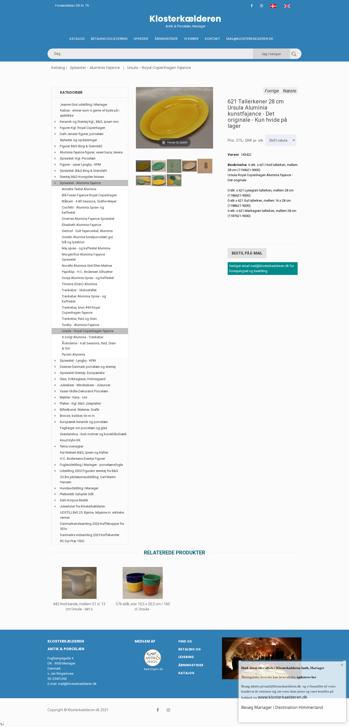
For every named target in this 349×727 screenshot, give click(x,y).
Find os (185, 641)
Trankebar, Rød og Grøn (79, 319)
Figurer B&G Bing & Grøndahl (81, 146)
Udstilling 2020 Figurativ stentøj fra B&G (89, 471)
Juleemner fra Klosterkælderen (82, 506)
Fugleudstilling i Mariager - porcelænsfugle (91, 465)
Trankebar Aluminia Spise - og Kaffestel (84, 298)
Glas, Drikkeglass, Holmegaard (83, 379)
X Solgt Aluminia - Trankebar (82, 337)
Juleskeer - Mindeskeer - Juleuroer (85, 385)
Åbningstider (166, 38)
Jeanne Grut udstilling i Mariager (83, 104)
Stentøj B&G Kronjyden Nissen (82, 177)
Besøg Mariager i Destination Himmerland (282, 707)
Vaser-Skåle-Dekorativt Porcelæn (84, 391)
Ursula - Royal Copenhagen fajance (159, 67)
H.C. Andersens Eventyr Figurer (82, 459)
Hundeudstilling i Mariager (79, 488)
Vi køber (191, 38)
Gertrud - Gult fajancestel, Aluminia (87, 231)
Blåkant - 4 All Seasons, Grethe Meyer (89, 201)
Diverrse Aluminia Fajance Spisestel (88, 219)
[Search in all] (293, 54)
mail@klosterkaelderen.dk (77, 684)
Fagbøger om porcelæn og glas (83, 428)
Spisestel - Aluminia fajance (95, 67)
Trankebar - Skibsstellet (79, 290)
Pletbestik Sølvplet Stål (77, 494)
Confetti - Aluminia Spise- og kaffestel (83, 209)
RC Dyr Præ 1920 (72, 541)
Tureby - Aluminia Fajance (80, 325)
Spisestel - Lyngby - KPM (78, 360)
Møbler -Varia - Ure (73, 397)
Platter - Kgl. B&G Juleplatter (80, 403)
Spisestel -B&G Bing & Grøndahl (83, 171)
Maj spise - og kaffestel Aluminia (86, 248)
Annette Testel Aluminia (79, 189)
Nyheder (141, 38)
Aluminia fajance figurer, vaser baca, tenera (91, 152)
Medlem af (145, 641)
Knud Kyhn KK (70, 440)
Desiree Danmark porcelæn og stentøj (88, 367)
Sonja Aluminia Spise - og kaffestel (88, 278)
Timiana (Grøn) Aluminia (79, 284)
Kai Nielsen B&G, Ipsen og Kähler (84, 452)
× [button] (342, 664)
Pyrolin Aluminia (73, 354)
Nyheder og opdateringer (78, 140)
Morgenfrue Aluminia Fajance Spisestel (83, 256)
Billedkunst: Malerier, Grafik (79, 409)
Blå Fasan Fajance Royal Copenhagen (89, 195)
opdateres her (306, 677)
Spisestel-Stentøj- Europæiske (82, 373)
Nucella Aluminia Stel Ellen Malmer (87, 266)
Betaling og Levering (109, 38)
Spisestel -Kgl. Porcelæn (78, 158)
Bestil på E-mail (247, 253)
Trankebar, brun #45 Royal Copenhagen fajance (81, 310)
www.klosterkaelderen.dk (282, 697)
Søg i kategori (271, 54)
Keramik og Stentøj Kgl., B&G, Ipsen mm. (89, 122)
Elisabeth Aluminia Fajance (81, 225)
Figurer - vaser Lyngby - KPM (80, 164)
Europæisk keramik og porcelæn (84, 422)
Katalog (77, 38)
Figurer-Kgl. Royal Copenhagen (82, 128)
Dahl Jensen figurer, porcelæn (81, 134)
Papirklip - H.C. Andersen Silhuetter (87, 272)
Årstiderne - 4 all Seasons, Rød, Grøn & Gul (89, 345)
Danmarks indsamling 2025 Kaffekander (89, 535)
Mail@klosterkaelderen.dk (249, 38)
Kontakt (212, 38)
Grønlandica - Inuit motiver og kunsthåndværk (93, 434)
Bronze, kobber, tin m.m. (77, 416)
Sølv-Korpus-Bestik (74, 500)
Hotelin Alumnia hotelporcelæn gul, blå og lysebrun (87, 239)
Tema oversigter (71, 446)
